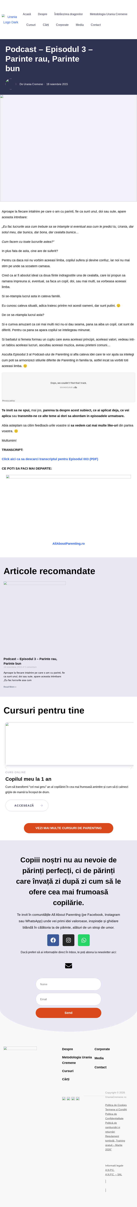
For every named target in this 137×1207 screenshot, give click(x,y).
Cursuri (31, 24)
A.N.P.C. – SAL (113, 1174)
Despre (42, 14)
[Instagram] (68, 940)
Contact (96, 24)
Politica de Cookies (116, 1105)
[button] (6, 767)
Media (80, 24)
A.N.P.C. (110, 1170)
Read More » (10, 687)
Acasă (27, 14)
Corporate (62, 24)
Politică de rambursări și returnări (112, 1127)
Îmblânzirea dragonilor (68, 14)
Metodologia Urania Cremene (108, 14)
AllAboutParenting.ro (68, 543)
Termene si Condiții (116, 1109)
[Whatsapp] (84, 940)
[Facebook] (53, 940)
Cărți (46, 24)
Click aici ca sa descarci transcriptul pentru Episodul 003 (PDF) (50, 459)
